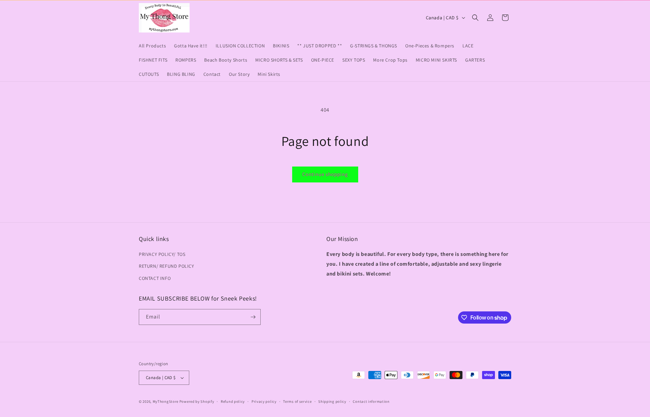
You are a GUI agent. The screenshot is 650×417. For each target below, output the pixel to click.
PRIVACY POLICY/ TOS (162, 254)
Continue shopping (325, 174)
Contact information (371, 401)
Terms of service (297, 401)
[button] (475, 17)
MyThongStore (165, 401)
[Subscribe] (252, 317)
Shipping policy (332, 401)
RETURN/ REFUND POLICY (166, 266)
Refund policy (233, 401)
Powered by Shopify (196, 401)
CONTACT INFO (155, 278)
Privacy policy (264, 401)
